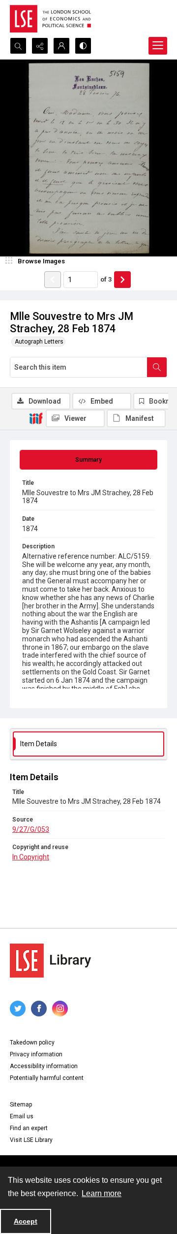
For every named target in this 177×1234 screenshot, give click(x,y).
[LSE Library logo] (50, 961)
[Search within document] (157, 367)
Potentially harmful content (47, 1078)
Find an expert (29, 1128)
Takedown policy (32, 1042)
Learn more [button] (101, 1193)
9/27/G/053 (30, 829)
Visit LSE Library (31, 1140)
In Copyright (30, 857)
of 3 (106, 279)
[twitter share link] (18, 1008)
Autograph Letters (39, 341)
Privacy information (36, 1054)
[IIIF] (36, 418)
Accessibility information (44, 1066)
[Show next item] (122, 279)
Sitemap (21, 1104)
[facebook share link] (39, 1008)
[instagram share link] (60, 1008)
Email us (21, 1116)
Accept (25, 1221)
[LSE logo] (50, 18)
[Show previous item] (52, 279)
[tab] (88, 459)
